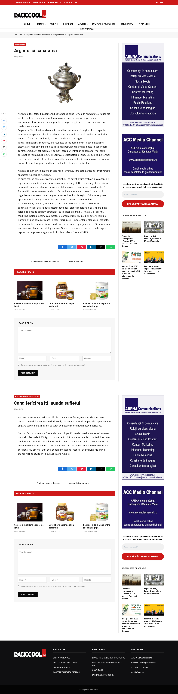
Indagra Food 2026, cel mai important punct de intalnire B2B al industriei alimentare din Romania (131, 272)
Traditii (54, 24)
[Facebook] (4, 120)
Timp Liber (144, 24)
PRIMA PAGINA (23, 2)
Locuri (27, 24)
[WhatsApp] (4, 153)
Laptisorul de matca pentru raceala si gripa (96, 305)
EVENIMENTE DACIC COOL (103, 675)
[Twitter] (4, 127)
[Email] (4, 147)
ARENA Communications (141, 658)
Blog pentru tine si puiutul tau (27, 396)
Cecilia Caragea (137, 672)
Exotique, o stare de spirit (48, 483)
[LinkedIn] (4, 133)
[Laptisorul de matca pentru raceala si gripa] (99, 290)
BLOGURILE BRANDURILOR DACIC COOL (108, 658)
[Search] (157, 2)
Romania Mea (86, 29)
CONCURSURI (97, 670)
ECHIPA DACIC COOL (61, 658)
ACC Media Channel (139, 667)
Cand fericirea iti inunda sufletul (45, 262)
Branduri (68, 24)
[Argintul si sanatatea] (64, 84)
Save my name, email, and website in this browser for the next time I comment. (53, 365)
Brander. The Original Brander (143, 663)
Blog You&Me (20, 44)
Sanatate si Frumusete (103, 24)
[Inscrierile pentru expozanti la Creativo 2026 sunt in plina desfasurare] (154, 257)
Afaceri (82, 24)
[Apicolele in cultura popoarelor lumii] (30, 290)
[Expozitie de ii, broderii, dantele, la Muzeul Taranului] (154, 227)
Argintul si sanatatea (79, 483)
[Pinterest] (4, 140)
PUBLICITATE (54, 2)
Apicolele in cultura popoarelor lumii (29, 305)
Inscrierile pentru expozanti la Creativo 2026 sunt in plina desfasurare (153, 270)
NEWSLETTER (70, 2)
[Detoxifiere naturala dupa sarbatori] (65, 290)
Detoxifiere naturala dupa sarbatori (61, 305)
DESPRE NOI (39, 2)
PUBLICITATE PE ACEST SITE (65, 663)
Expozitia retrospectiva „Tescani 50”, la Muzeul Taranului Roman (129, 241)
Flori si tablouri (76, 262)
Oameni (40, 24)
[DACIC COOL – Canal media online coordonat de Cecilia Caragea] (30, 14)
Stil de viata (127, 24)
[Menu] (161, 2)
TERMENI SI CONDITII (61, 667)
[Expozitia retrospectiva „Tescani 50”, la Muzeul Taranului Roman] (131, 227)
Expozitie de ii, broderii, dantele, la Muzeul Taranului (152, 238)
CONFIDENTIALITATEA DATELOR (66, 672)
